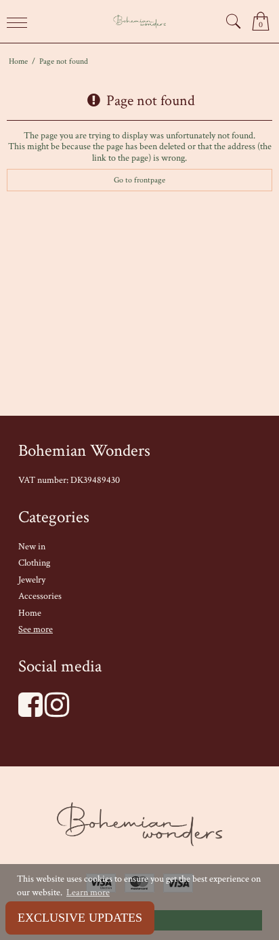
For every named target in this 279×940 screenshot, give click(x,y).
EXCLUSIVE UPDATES (80, 917)
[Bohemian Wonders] (139, 21)
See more (35, 629)
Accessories (40, 596)
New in (31, 547)
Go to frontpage (139, 179)
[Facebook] (30, 712)
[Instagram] (57, 712)
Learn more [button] (88, 892)
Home (29, 613)
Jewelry (31, 580)
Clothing (34, 563)
